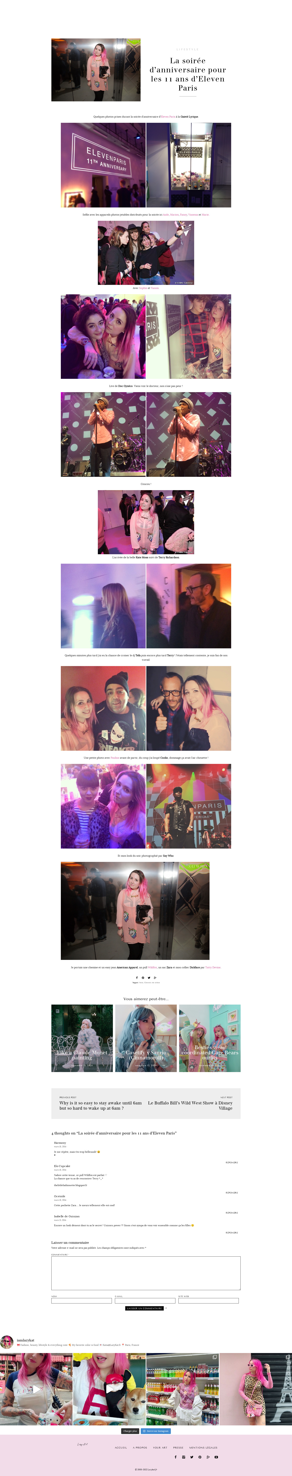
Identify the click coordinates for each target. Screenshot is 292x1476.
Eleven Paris (168, 116)
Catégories (34, 2)
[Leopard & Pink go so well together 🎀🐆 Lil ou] (256, 1389)
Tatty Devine (213, 967)
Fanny (183, 214)
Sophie (143, 288)
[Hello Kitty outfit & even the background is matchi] (36, 1389)
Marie (205, 214)
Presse (270, 2)
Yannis (155, 288)
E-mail (119, 1296)
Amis (141, 982)
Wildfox (152, 967)
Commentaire (60, 1255)
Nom (54, 1296)
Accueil (12, 2)
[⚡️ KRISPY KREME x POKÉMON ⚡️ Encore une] (109, 1389)
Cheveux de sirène (152, 982)
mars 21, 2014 (60, 1220)
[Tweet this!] (149, 978)
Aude (166, 214)
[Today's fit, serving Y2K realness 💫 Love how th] (182, 1389)
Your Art (160, 1447)
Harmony (60, 1143)
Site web (183, 1296)
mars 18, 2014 (60, 1146)
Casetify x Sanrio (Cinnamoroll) (146, 1055)
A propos (140, 1447)
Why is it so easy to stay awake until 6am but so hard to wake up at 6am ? (100, 1105)
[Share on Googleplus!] (155, 978)
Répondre (232, 1162)
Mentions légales (203, 1447)
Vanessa (193, 214)
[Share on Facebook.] (137, 978)
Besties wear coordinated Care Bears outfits (209, 1052)
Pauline (115, 757)
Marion (174, 214)
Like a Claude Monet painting (82, 1055)
